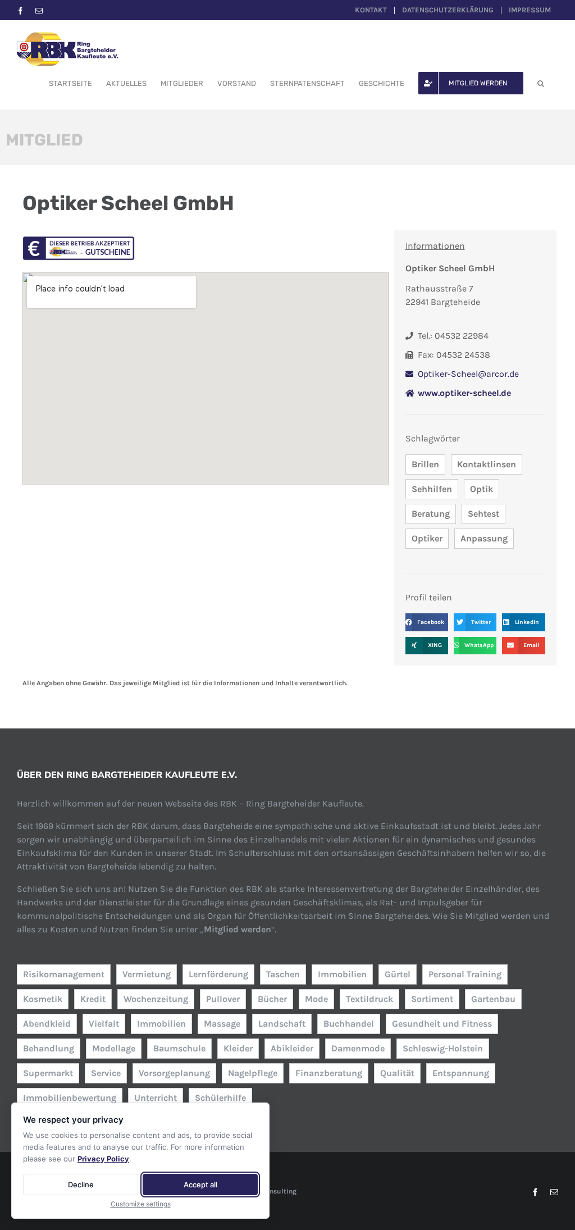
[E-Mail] (39, 11)
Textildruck (369, 999)
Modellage (113, 1048)
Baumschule (179, 1048)
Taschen (283, 974)
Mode (316, 999)
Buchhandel (348, 1023)
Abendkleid (47, 1023)
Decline (81, 1184)
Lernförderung (218, 974)
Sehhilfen (432, 489)
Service (106, 1073)
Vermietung (146, 974)
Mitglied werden (237, 929)
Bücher (272, 999)
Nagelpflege (252, 1073)
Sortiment (432, 999)
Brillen (425, 464)
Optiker (427, 538)
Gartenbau (493, 999)
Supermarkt (48, 1073)
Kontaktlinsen (486, 464)
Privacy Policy (103, 1158)
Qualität (397, 1073)
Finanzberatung (328, 1073)
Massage (222, 1023)
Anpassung (484, 538)
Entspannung (460, 1073)
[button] (540, 83)
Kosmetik (42, 999)
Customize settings (141, 1204)
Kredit (93, 999)
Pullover (223, 999)
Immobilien (342, 974)
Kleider (238, 1048)
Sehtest (483, 513)
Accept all (200, 1184)
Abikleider (292, 1048)
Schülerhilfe (220, 1097)
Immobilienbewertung (69, 1097)
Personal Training (464, 974)
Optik (481, 489)
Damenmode (358, 1048)
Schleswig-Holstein (443, 1048)
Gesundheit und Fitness (442, 1023)
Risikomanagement (63, 974)
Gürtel (397, 974)
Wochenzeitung (156, 999)
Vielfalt (104, 1023)
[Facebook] (20, 11)
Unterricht (155, 1097)
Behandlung (48, 1048)
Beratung (431, 513)
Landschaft (281, 1023)
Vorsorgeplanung (174, 1073)
